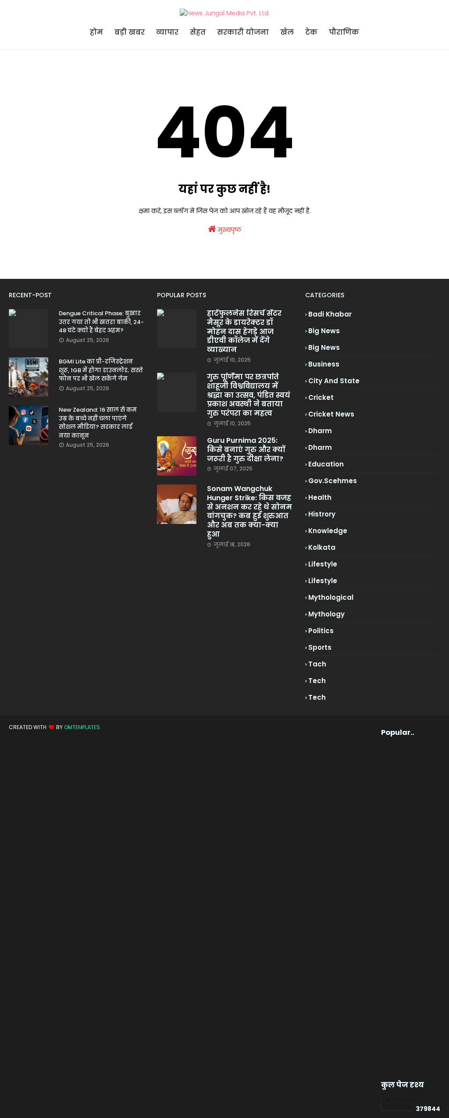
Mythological (330, 597)
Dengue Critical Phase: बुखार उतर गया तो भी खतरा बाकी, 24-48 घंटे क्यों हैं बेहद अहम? (101, 322)
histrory (321, 514)
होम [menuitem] (96, 32)
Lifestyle (322, 580)
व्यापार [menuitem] (167, 32)
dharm (320, 430)
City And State (334, 380)
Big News (324, 347)
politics (321, 630)
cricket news (331, 414)
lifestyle (322, 564)
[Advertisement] (395, 908)
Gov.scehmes (332, 480)
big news (324, 330)
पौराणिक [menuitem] (344, 32)
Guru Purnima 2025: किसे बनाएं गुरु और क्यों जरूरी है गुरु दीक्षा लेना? (246, 449)
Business (323, 364)
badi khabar (330, 314)
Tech (317, 697)
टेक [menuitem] (311, 32)
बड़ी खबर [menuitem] (129, 32)
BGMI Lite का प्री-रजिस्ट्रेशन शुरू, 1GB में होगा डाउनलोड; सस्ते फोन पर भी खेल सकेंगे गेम (101, 370)
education (326, 464)
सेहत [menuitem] (198, 32)
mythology (326, 614)
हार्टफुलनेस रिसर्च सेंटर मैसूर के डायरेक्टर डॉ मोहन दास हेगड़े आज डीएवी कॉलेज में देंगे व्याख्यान (244, 332)
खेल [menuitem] (287, 32)
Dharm (320, 447)
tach (317, 664)
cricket (321, 397)
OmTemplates (82, 727)
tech (317, 680)
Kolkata (321, 547)
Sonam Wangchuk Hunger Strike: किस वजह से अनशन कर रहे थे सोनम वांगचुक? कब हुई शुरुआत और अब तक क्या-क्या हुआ (249, 511)
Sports (319, 647)
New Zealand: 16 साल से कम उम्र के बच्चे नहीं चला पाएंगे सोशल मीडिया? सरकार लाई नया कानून (98, 423)
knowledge (327, 530)
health (319, 497)
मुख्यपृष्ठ (228, 229)
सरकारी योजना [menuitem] (243, 32)
